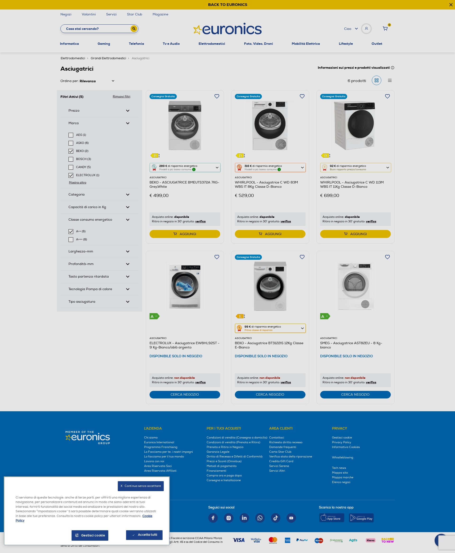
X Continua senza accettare (141, 486)
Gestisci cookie (93, 535)
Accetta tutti (147, 535)
